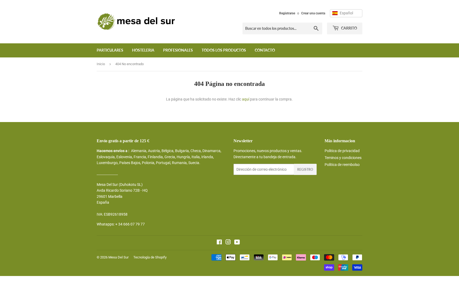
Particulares (110, 50)
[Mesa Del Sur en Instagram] (228, 243)
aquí (245, 99)
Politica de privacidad (342, 151)
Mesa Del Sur (118, 257)
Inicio (101, 64)
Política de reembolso (342, 164)
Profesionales (178, 50)
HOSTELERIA (143, 50)
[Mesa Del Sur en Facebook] (219, 243)
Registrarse (287, 13)
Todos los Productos (224, 50)
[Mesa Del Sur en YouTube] (237, 243)
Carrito (348, 28)
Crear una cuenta (313, 13)
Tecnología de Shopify (150, 257)
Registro (305, 169)
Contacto (265, 50)
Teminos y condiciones (343, 158)
